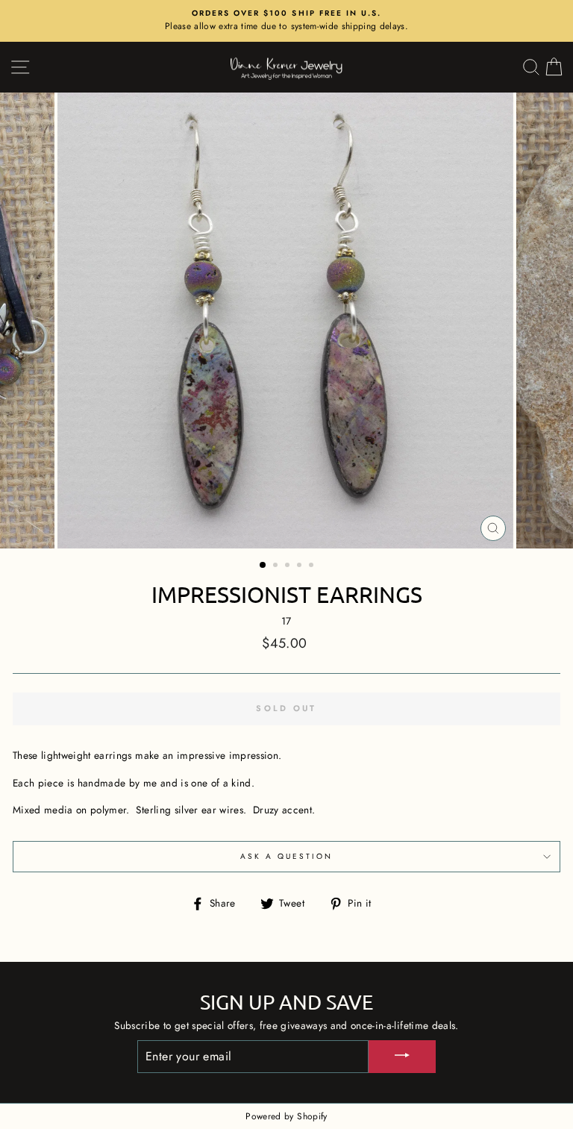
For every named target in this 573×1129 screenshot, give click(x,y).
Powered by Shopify (286, 1116)
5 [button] (312, 566)
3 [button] (288, 566)
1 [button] (263, 565)
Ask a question (287, 856)
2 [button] (277, 566)
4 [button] (300, 566)
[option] (286, 20)
